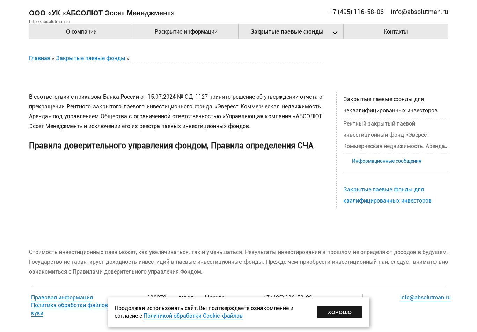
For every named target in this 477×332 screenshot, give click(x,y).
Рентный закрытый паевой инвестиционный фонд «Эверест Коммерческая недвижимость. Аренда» (395, 134)
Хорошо (340, 312)
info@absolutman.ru (425, 297)
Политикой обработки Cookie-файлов (193, 315)
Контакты (396, 31)
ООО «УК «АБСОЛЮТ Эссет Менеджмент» (102, 12)
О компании (81, 31)
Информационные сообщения (386, 161)
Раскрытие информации (186, 31)
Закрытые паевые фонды (287, 31)
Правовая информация (62, 297)
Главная (39, 58)
